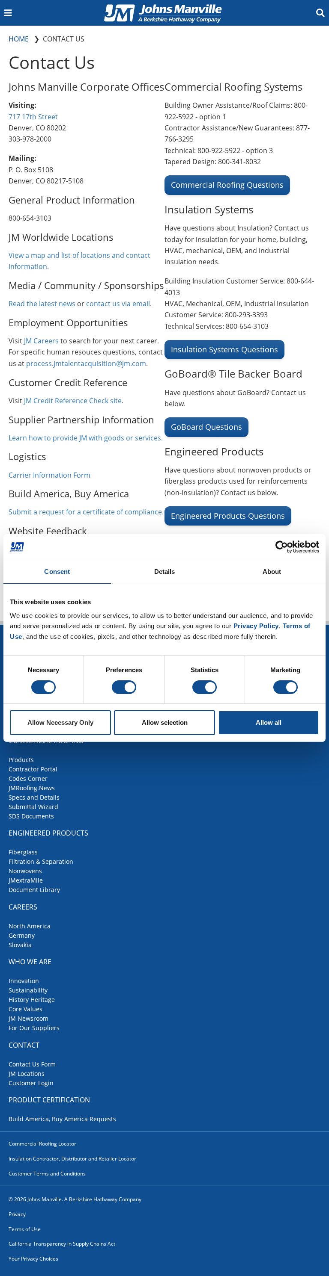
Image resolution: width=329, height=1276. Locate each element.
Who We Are (30, 961)
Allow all (268, 722)
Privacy (17, 1214)
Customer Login (31, 1083)
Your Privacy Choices (33, 1258)
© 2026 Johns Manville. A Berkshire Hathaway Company (75, 1199)
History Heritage (32, 999)
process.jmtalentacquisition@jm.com (86, 363)
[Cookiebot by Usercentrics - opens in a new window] (281, 547)
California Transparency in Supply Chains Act (62, 1243)
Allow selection (165, 722)
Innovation (24, 981)
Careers (23, 907)
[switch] (124, 687)
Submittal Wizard (33, 807)
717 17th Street (33, 116)
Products (21, 760)
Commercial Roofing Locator (42, 1143)
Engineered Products (48, 833)
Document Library (34, 890)
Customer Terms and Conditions (47, 1173)
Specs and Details (34, 797)
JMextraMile (26, 880)
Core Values (25, 1009)
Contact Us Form (32, 1064)
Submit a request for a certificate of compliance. (86, 512)
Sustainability (28, 990)
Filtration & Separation (41, 861)
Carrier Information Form (49, 475)
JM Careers (42, 341)
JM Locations (27, 1073)
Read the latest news (42, 303)
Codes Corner (28, 778)
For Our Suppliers (34, 1028)
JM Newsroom (28, 1018)
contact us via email (118, 303)
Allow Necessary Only (60, 722)
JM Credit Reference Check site (73, 400)
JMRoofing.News (32, 788)
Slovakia (20, 945)
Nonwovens (25, 871)
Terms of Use (25, 1229)
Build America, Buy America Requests (62, 1119)
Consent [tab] (57, 571)
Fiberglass (23, 852)
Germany (22, 935)
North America (30, 926)
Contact (24, 1045)
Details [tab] (164, 571)
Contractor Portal (33, 769)
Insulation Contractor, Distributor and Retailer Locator (72, 1158)
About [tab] (272, 571)
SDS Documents (31, 816)
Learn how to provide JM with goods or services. (86, 438)
